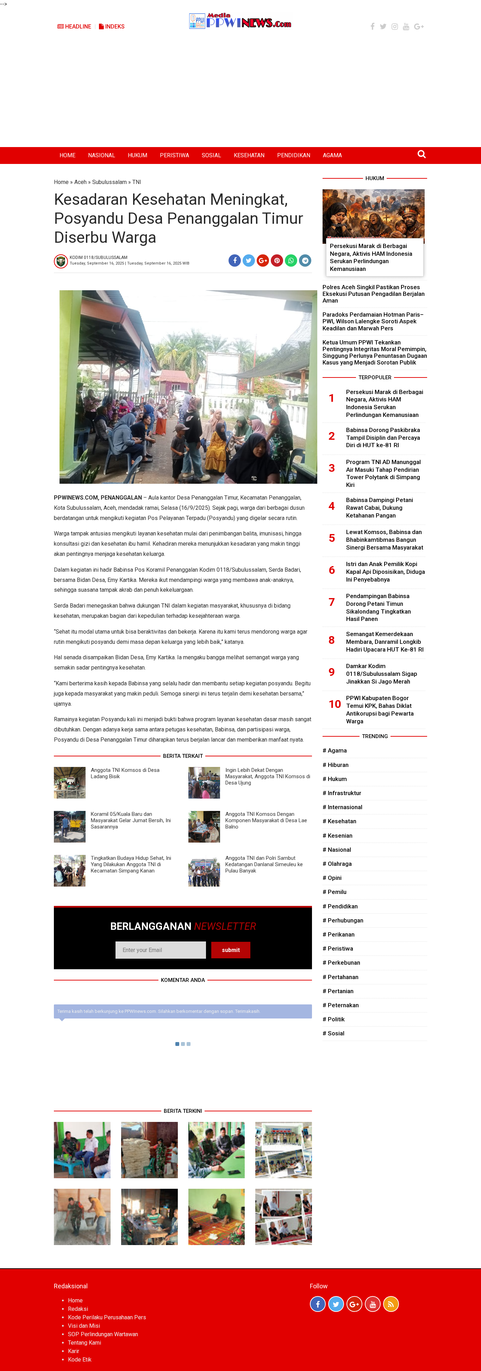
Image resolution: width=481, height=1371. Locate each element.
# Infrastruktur (342, 792)
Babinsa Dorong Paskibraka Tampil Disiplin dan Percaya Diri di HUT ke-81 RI (383, 437)
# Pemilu (334, 891)
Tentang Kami (84, 1342)
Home (61, 182)
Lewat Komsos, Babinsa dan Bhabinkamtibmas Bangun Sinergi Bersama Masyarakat (384, 539)
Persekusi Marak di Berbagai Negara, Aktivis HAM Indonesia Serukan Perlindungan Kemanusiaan (371, 257)
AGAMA (332, 155)
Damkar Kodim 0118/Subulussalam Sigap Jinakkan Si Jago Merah (381, 673)
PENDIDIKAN (293, 155)
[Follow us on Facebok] (318, 1304)
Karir (73, 1351)
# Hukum (335, 778)
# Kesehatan (339, 821)
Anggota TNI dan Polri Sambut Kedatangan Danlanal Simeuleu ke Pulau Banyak (264, 864)
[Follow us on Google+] (354, 1304)
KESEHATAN (249, 155)
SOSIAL (211, 155)
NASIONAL (101, 155)
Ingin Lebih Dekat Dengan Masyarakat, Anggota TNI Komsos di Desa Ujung (267, 776)
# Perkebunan (341, 962)
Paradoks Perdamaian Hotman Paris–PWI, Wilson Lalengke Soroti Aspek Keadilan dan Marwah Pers (373, 321)
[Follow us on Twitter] (336, 1304)
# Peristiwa (338, 948)
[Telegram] (305, 260)
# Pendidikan (340, 906)
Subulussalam (109, 182)
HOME (67, 155)
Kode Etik (80, 1359)
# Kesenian (337, 835)
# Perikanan (339, 934)
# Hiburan (336, 764)
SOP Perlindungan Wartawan (103, 1334)
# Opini (332, 877)
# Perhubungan (343, 920)
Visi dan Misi (84, 1325)
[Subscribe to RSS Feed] (391, 1304)
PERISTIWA (174, 155)
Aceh (80, 182)
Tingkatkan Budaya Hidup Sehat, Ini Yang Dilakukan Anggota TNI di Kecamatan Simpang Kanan (131, 864)
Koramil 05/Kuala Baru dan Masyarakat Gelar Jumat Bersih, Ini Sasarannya (131, 820)
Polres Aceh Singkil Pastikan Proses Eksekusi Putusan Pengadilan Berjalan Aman (374, 294)
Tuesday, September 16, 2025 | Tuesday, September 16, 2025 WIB (129, 263)
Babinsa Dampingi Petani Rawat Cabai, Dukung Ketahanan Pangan (379, 507)
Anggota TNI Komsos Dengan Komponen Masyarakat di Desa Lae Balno (266, 820)
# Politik (334, 1019)
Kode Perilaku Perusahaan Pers (107, 1317)
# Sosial (333, 1033)
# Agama (335, 750)
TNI (136, 182)
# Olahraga (337, 863)
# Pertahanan (340, 976)
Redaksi (78, 1309)
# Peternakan (341, 1005)
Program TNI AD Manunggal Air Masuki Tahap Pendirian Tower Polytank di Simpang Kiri (383, 473)
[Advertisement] (240, 94)
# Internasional (342, 807)
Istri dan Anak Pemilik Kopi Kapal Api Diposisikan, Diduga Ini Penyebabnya (385, 571)
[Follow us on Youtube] (373, 1304)
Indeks (114, 26)
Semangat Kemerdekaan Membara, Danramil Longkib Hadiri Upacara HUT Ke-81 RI (385, 641)
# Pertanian (338, 991)
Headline (77, 26)
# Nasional (337, 849)
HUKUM (137, 155)
